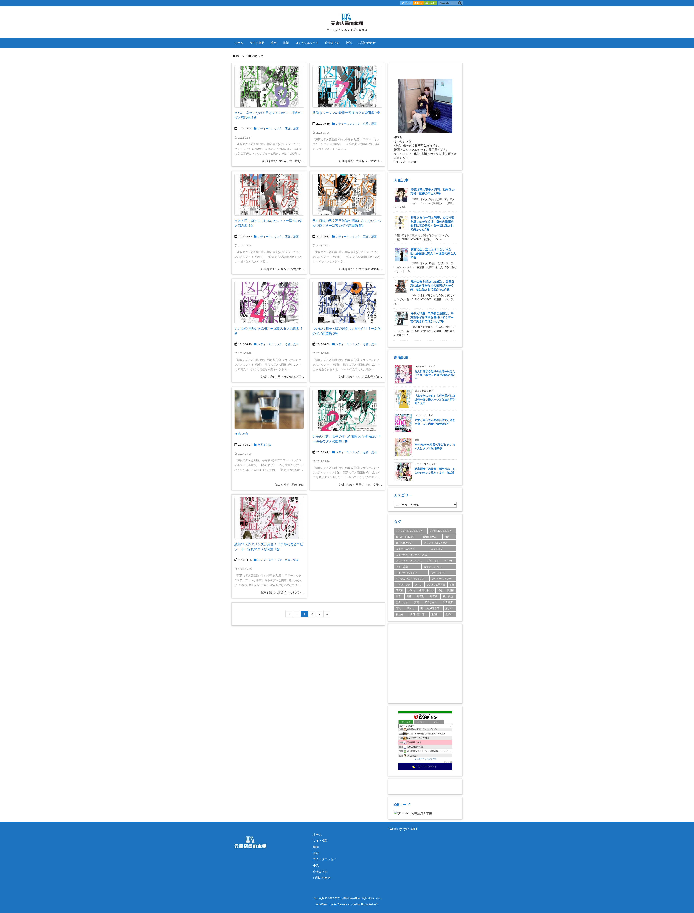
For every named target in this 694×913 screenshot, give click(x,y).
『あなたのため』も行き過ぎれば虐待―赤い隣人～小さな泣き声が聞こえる (435, 399)
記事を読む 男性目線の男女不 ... (360, 269)
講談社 (449, 608)
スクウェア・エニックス (409, 560)
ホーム (240, 56)
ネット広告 (402, 566)
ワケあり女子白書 (435, 584)
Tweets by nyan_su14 (402, 829)
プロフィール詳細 (405, 162)
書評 (409, 596)
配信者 (399, 614)
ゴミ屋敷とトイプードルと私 (411, 554)
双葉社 (399, 590)
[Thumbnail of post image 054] (269, 409)
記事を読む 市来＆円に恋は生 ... (282, 269)
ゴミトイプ (437, 548)
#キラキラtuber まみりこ (409, 531)
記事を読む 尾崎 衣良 (289, 485)
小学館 (411, 590)
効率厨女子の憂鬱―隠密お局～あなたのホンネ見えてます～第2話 (435, 470)
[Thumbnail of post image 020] (269, 302)
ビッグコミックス (433, 566)
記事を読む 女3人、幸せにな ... (283, 161)
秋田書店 (448, 602)
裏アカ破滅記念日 (429, 608)
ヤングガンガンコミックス (410, 578)
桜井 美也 (448, 596)
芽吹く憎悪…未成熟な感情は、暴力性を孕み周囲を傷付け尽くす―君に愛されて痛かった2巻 (432, 317)
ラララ (418, 584)
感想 (440, 590)
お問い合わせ (321, 878)
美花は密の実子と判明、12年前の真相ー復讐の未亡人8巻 (432, 191)
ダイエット (433, 560)
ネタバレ (448, 560)
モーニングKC (438, 572)
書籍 (316, 853)
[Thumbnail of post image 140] (347, 302)
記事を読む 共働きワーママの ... (360, 161)
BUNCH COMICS (405, 537)
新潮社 (450, 590)
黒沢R (448, 614)
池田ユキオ (402, 602)
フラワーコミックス (406, 572)
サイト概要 (320, 840)
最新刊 (420, 596)
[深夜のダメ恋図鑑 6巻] (269, 195)
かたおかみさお (404, 542)
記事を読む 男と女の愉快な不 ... (282, 377)
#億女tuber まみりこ (441, 531)
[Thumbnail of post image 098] (347, 195)
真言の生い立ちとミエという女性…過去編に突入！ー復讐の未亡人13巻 (433, 253)
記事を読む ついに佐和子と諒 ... (360, 377)
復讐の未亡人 (426, 590)
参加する (447, 762)
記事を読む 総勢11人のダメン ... (282, 592)
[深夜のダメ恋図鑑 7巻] (347, 87)
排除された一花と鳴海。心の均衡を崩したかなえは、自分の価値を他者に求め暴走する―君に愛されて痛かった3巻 (432, 223)
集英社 (434, 614)
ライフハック (403, 584)
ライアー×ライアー (442, 578)
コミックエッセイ (405, 548)
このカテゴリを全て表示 (425, 759)
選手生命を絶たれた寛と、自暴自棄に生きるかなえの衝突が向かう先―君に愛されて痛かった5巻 (432, 285)
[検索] (460, 3)
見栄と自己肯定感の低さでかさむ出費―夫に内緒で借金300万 (435, 421)
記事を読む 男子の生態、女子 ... (360, 485)
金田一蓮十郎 (417, 614)
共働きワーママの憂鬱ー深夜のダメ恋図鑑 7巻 (346, 112)
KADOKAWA (429, 537)
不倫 (451, 584)
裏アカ (410, 608)
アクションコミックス (435, 542)
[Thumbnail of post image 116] (347, 410)
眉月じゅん (431, 602)
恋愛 (287, 128)
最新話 (433, 596)
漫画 (296, 128)
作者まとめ (264, 444)
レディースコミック (270, 128)
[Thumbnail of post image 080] (269, 87)
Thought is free (368, 904)
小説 (316, 865)
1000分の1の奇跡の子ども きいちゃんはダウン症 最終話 (435, 446)
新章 (398, 596)
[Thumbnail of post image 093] (269, 518)
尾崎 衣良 (241, 434)
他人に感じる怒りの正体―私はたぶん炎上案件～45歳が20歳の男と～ (435, 374)
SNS (447, 537)
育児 (398, 608)
